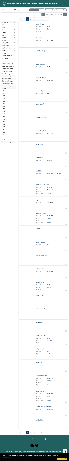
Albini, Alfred (40, 391)
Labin (48, 354)
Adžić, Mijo (39, 157)
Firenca (49, 381)
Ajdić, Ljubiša (40, 295)
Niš (48, 93)
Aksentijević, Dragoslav (43, 309)
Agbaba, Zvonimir (41, 213)
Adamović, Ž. (40, 104)
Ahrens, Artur (40, 269)
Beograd (49, 29)
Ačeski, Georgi (40, 51)
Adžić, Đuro (39, 171)
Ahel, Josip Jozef (41, 242)
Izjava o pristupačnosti (29, 439)
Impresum (34, 441)
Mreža (41, 10)
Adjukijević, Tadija (41, 117)
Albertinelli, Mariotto (42, 375)
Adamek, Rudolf (41, 77)
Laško (49, 287)
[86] (10, 142)
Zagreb (49, 218)
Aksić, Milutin (40, 322)
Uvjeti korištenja (41, 439)
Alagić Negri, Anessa (42, 349)
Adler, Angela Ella (41, 131)
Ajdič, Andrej (40, 282)
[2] (10, 86)
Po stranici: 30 (49, 10)
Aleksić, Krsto (40, 420)
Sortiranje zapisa (60, 10)
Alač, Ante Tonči (41, 335)
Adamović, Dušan (41, 91)
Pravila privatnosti (7, 457)
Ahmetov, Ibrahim (41, 255)
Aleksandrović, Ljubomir (43, 406)
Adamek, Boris (40, 64)
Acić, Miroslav (40, 24)
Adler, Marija (40, 144)
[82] (10, 76)
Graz (48, 396)
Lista (37, 10)
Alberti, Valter (40, 362)
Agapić (38, 200)
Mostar (49, 193)
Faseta (32, 10)
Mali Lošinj (50, 189)
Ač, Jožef (39, 37)
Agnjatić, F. (39, 228)
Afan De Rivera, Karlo (42, 184)
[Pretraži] (65, 14)
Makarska (50, 340)
